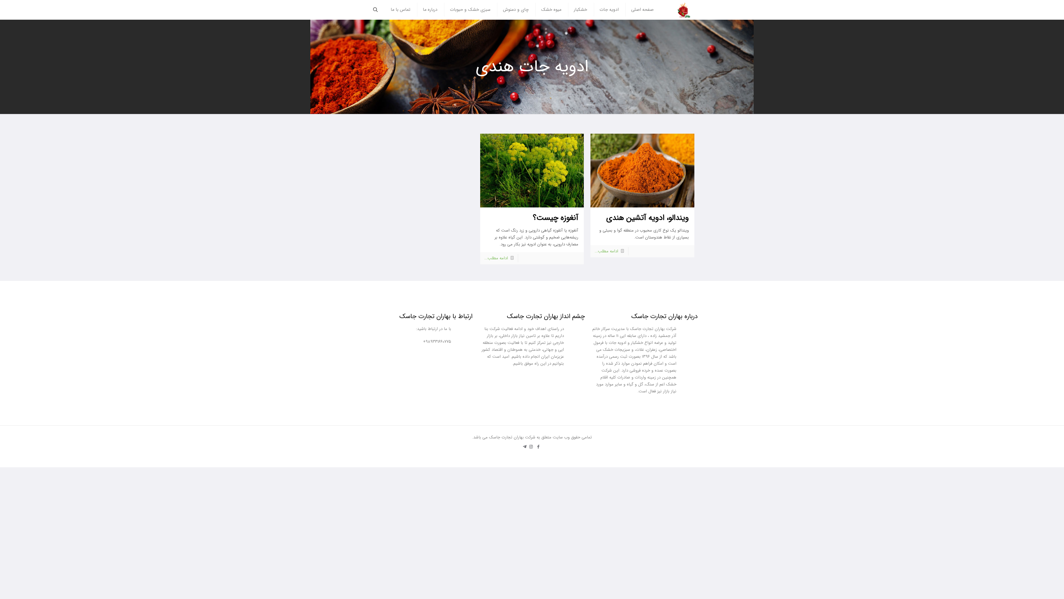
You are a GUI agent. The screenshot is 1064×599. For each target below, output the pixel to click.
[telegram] (524, 447)
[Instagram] (531, 447)
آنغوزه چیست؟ (555, 218)
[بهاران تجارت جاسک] (684, 9)
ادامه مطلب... (606, 251)
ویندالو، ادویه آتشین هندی (647, 218)
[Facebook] (538, 447)
